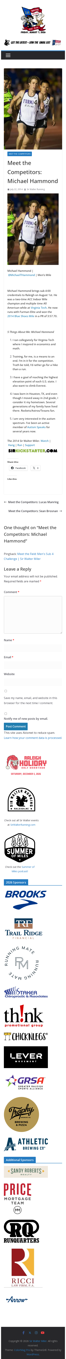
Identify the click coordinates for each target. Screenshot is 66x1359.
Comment (11, 592)
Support (30, 445)
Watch (45, 441)
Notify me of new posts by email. (26, 719)
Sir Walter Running (36, 189)
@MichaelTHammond (21, 275)
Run (19, 445)
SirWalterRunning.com (22, 824)
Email (8, 657)
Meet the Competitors (19, 154)
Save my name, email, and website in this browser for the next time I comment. (30, 700)
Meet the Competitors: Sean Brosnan (33, 511)
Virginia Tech (39, 307)
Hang (11, 445)
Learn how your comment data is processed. (33, 738)
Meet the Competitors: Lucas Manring (33, 502)
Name (9, 640)
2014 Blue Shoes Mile (20, 316)
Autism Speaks (36, 427)
